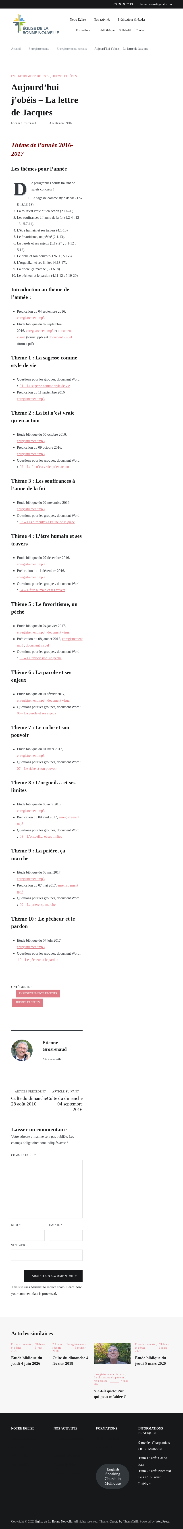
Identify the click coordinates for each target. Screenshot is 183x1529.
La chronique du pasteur (109, 1377)
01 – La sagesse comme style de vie (45, 386)
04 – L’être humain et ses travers (42, 590)
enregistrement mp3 (31, 318)
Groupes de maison (67, 1456)
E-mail (55, 1225)
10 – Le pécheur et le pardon (38, 960)
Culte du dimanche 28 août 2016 (29, 1098)
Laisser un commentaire (53, 1276)
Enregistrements (21, 1344)
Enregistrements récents (30, 76)
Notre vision (20, 1456)
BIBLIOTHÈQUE (110, 1438)
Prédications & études (131, 19)
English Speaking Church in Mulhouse (113, 1476)
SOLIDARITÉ (107, 1447)
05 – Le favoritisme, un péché (41, 658)
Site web (18, 1245)
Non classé (101, 1380)
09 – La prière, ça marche (38, 904)
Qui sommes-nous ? (25, 1438)
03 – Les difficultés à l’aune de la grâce (47, 522)
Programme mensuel (68, 1438)
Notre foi (17, 1447)
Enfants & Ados (65, 1464)
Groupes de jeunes (67, 1473)
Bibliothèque (106, 30)
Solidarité (125, 30)
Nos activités (102, 19)
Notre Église (78, 19)
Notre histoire (20, 1464)
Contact (140, 30)
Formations (83, 30)
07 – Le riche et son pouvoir (37, 768)
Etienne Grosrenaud (23, 123)
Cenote (114, 1521)
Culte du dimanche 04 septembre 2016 (65, 1101)
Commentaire (23, 1155)
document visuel (60, 337)
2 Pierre (57, 1344)
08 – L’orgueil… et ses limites (41, 836)
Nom (16, 1225)
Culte (57, 1447)
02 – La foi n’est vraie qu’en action (44, 467)
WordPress (162, 1521)
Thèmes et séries (65, 76)
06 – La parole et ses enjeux (36, 713)
